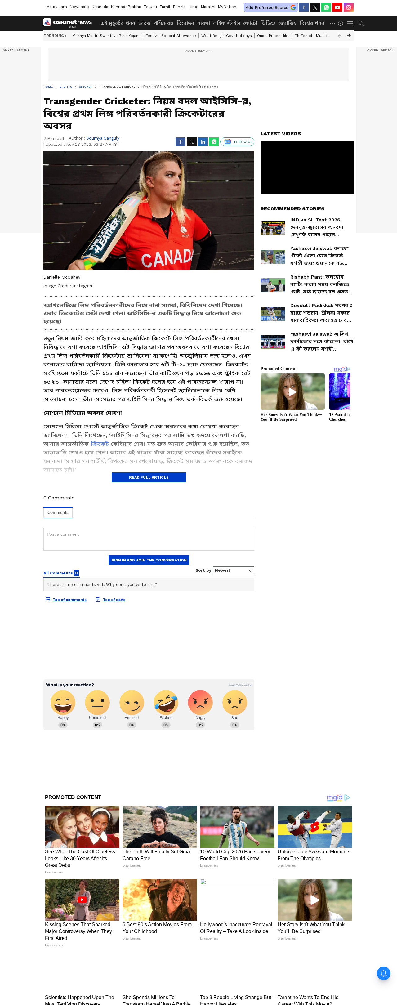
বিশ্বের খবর (312, 23)
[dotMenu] (333, 23)
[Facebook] (304, 7)
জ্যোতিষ (287, 23)
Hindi (193, 6)
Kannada (99, 6)
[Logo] (69, 23)
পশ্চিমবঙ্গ (164, 23)
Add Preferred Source (267, 7)
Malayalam (56, 6)
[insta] (349, 7)
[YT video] (337, 7)
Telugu (150, 6)
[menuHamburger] (350, 23)
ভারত (144, 23)
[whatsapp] (326, 7)
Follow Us (243, 142)
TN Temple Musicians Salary (321, 36)
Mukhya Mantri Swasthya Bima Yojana (106, 36)
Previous (339, 35)
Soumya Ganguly (102, 138)
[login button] (342, 23)
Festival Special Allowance (171, 36)
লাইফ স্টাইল (226, 23)
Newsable (79, 6)
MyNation (227, 6)
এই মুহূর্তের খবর (117, 23)
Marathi (208, 6)
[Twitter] (315, 7)
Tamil (164, 6)
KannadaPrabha (126, 6)
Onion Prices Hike (273, 36)
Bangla (179, 6)
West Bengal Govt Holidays (226, 36)
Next (349, 35)
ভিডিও (268, 23)
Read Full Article (149, 477)
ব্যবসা (203, 23)
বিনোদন (185, 23)
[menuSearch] (361, 23)
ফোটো (250, 23)
